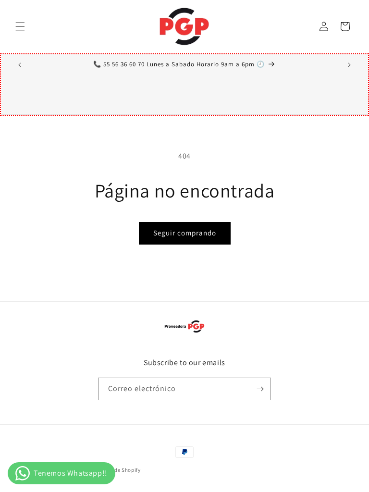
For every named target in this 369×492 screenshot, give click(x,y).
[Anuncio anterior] (19, 64)
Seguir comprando (184, 232)
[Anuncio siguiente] (349, 64)
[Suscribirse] (260, 389)
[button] (20, 26)
